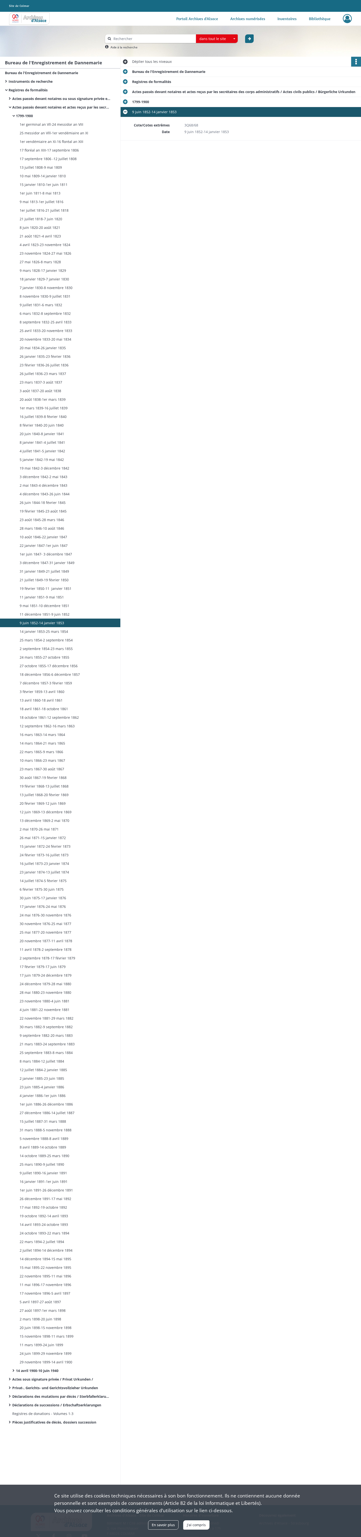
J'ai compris (196, 1525)
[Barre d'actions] (356, 62)
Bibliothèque (320, 18)
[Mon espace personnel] (347, 19)
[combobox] (217, 38)
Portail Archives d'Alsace (197, 18)
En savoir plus (163, 1525)
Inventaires (287, 18)
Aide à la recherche (124, 47)
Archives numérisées (247, 18)
